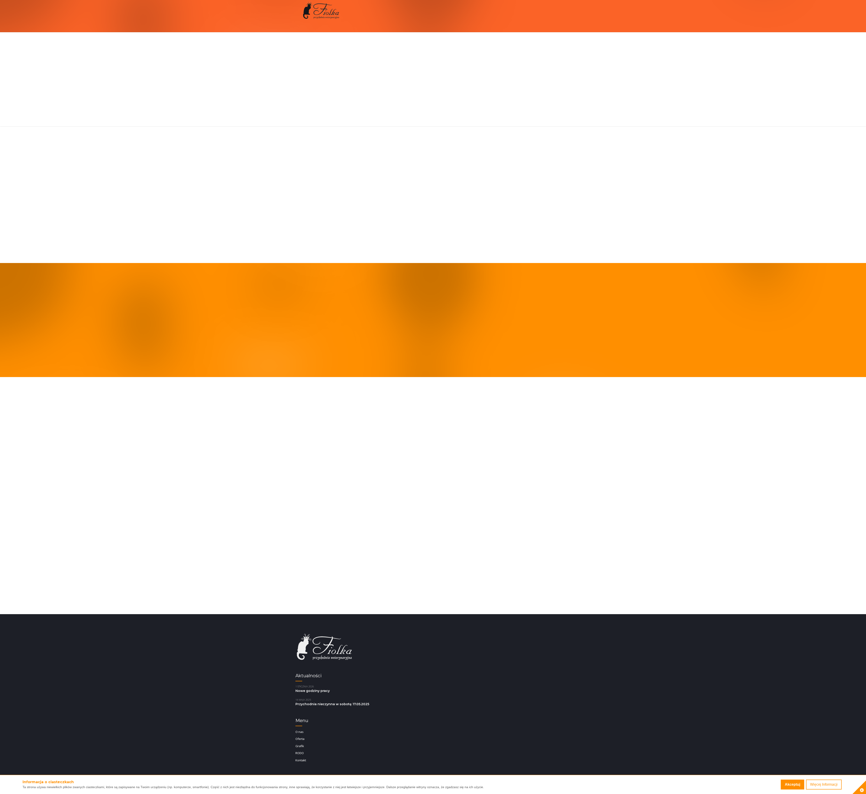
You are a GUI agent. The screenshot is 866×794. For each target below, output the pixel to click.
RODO (299, 753)
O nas (299, 732)
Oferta (299, 739)
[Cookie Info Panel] (859, 787)
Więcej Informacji (824, 784)
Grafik (299, 746)
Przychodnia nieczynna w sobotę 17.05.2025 (332, 704)
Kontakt (300, 760)
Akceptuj (792, 784)
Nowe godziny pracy (312, 691)
